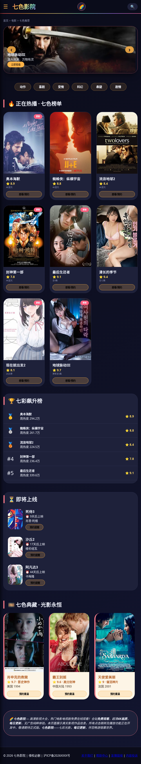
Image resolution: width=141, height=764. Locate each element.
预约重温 (24, 694)
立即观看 (18, 64)
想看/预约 (24, 194)
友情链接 (117, 756)
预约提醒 (34, 527)
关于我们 (87, 756)
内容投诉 (132, 756)
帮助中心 (102, 756)
